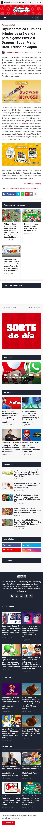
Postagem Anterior (9, 307)
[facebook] (12, 596)
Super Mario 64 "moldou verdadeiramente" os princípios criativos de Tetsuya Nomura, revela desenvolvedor (11, 447)
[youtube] (21, 596)
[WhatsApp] (22, 194)
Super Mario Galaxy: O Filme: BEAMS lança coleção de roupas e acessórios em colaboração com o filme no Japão (31, 631)
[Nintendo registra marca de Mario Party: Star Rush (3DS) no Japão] (31, 215)
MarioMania (14, 188)
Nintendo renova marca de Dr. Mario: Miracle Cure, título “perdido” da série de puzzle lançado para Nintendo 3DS (11, 265)
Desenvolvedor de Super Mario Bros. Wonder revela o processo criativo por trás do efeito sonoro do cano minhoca (31, 416)
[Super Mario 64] (11, 435)
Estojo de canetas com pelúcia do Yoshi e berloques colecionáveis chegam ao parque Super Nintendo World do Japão (26, 473)
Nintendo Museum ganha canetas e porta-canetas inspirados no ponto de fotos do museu (27, 485)
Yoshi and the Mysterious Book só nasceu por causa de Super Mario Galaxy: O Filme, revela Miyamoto (11, 662)
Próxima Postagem (33, 307)
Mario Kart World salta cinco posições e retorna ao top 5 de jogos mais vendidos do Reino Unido (27, 510)
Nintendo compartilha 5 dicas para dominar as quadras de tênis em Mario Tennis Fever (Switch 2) (31, 771)
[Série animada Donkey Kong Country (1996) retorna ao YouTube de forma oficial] (31, 721)
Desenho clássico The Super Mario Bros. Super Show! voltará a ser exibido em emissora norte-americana (10, 702)
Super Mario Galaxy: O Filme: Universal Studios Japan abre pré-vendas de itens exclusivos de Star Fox (11, 630)
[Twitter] (18, 194)
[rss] (31, 596)
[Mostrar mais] (35, 194)
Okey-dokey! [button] (8, 823)
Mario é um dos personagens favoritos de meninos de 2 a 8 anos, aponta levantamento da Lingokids (10, 416)
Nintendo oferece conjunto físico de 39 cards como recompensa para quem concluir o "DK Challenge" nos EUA (27, 498)
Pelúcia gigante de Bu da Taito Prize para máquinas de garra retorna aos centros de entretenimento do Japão (18, 2)
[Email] (31, 194)
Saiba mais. (15, 818)
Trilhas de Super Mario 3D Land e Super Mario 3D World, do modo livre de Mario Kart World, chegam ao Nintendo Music (11, 230)
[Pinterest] (27, 194)
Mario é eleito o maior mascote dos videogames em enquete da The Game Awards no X (31, 447)
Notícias (22, 188)
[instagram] (26, 596)
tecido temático (22, 123)
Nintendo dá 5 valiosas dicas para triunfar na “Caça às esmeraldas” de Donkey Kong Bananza (31, 800)
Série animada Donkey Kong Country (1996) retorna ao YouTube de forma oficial (31, 732)
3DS (13, 25)
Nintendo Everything (34, 184)
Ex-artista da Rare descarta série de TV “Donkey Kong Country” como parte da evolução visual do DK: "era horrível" (31, 702)
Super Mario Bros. (32, 188)
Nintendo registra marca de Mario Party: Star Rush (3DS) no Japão (31, 227)
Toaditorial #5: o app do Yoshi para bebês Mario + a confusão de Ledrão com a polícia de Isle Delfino (11, 800)
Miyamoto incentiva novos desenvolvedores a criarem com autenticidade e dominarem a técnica (11, 771)
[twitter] (17, 596)
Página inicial (6, 25)
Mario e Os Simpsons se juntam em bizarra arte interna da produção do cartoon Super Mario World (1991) (11, 733)
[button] (37, 2)
